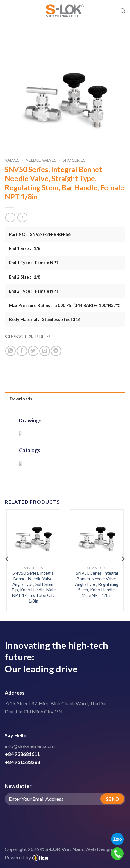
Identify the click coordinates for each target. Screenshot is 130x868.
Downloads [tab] (21, 398)
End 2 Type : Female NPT (34, 291)
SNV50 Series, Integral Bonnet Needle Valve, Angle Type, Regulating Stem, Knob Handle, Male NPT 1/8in (96, 584)
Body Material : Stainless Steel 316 (44, 319)
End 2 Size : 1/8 (24, 276)
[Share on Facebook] (22, 351)
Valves (12, 160)
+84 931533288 (22, 762)
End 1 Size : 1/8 (24, 248)
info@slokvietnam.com (30, 746)
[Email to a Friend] (44, 351)
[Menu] (8, 11)
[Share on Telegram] (56, 351)
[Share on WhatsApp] (10, 351)
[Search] (123, 11)
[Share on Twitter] (33, 351)
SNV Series (74, 160)
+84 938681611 (22, 754)
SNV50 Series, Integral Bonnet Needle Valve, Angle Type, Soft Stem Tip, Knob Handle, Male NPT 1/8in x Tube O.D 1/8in (33, 587)
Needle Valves (41, 160)
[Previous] (7, 558)
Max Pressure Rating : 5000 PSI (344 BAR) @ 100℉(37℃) (65, 305)
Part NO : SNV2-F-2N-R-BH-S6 (40, 234)
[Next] (123, 558)
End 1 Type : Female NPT (34, 262)
